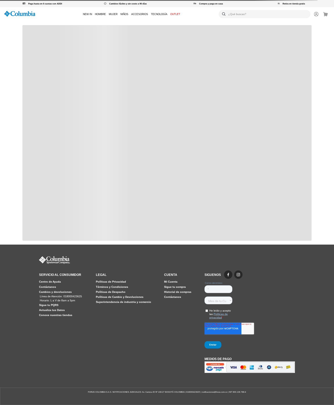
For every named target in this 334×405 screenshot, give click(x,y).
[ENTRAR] (316, 14)
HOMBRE (100, 14)
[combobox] (264, 14)
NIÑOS (124, 14)
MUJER (113, 14)
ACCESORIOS (139, 14)
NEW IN (87, 14)
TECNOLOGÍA (159, 14)
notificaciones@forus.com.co (214, 392)
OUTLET (175, 14)
